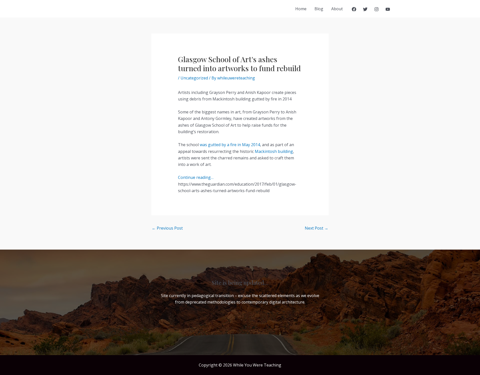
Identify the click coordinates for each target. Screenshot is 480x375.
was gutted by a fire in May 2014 (230, 144)
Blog (318, 8)
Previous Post (167, 228)
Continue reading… (196, 177)
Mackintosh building (274, 151)
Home (300, 8)
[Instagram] (376, 9)
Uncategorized (194, 78)
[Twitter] (365, 9)
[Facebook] (354, 9)
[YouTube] (388, 9)
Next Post (316, 228)
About (337, 8)
